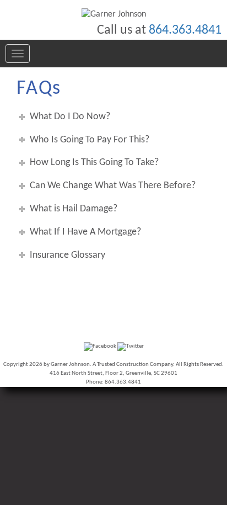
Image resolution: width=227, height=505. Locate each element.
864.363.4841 (185, 30)
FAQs (39, 89)
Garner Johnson (70, 365)
